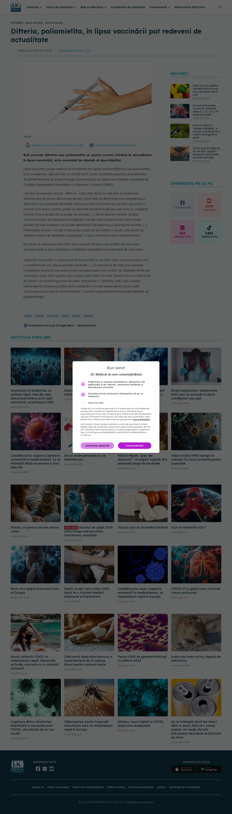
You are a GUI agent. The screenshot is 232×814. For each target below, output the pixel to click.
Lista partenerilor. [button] (141, 419)
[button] (116, 402)
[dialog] (116, 407)
